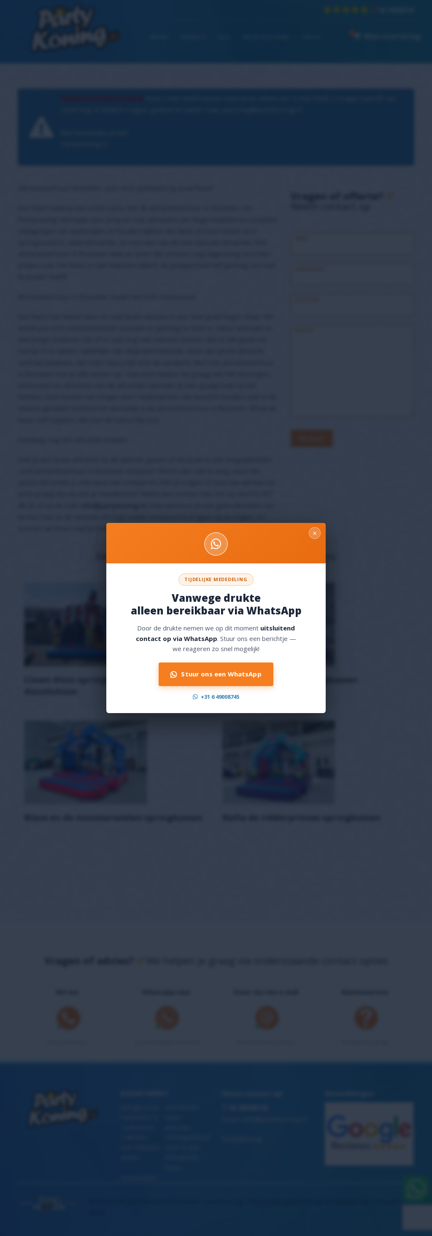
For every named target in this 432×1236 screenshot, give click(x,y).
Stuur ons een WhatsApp (221, 674)
